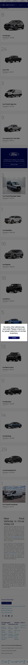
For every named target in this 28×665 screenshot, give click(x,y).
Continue (14, 337)
